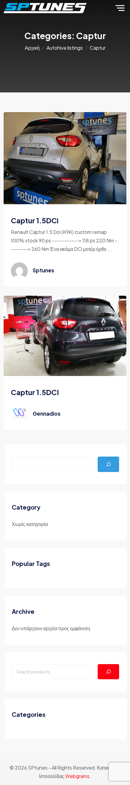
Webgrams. (78, 776)
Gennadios (46, 413)
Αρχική (32, 48)
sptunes (43, 270)
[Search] (108, 672)
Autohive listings (65, 48)
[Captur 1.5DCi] (65, 157)
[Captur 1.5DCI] (65, 335)
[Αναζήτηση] (108, 464)
